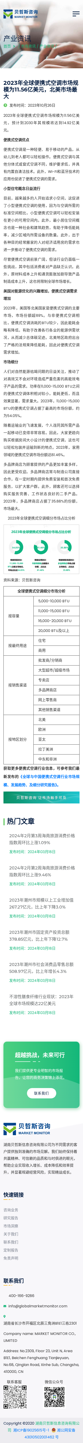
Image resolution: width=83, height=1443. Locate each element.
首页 (7, 46)
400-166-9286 (21, 1295)
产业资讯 (46, 46)
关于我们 (10, 1234)
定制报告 (10, 1250)
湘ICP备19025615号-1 (31, 1430)
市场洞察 (10, 1226)
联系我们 (41, 1093)
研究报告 (10, 1218)
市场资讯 (28, 46)
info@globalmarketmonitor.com (38, 1306)
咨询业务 (10, 1210)
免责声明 (10, 1258)
